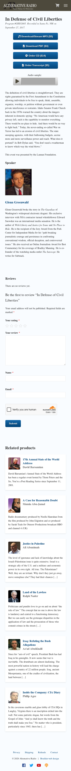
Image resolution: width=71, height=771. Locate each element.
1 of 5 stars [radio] (7, 325)
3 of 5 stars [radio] (16, 325)
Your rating (12, 320)
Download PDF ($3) (36, 46)
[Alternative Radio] (19, 5)
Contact (54, 752)
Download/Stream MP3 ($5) (37, 36)
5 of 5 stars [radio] (25, 325)
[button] (17, 81)
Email (9, 389)
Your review (12, 332)
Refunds (42, 752)
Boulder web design (49, 758)
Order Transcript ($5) (36, 65)
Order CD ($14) (37, 55)
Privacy (16, 752)
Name (9, 372)
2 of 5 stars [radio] (11, 325)
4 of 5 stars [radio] (20, 325)
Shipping (29, 752)
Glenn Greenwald (17, 202)
